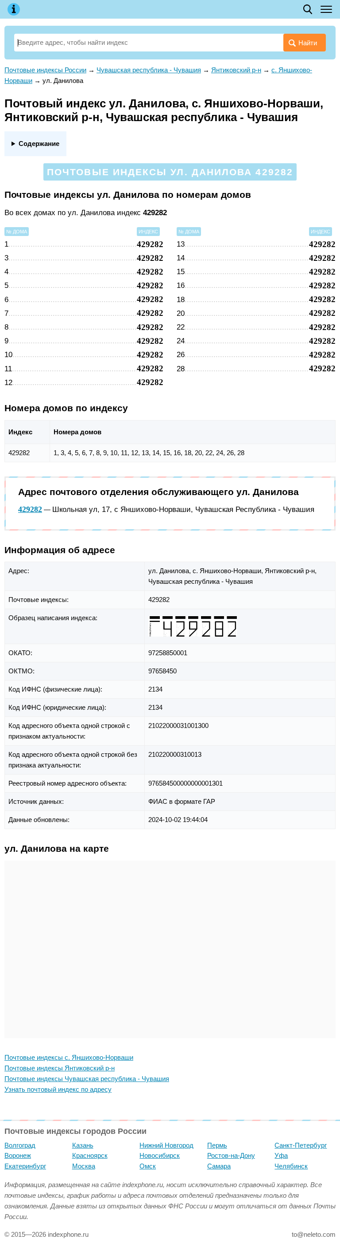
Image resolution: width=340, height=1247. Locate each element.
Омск (147, 1166)
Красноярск (90, 1155)
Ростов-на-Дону (231, 1155)
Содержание (39, 143)
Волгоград (19, 1145)
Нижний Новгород (166, 1145)
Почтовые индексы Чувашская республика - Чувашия (86, 1078)
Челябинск (291, 1166)
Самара (219, 1166)
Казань (82, 1145)
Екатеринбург (25, 1166)
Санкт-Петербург (300, 1145)
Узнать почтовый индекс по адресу (58, 1089)
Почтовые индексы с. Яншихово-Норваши (68, 1057)
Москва (83, 1166)
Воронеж (17, 1155)
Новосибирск (159, 1155)
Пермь (217, 1145)
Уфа (281, 1155)
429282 (30, 509)
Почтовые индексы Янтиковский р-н (59, 1068)
